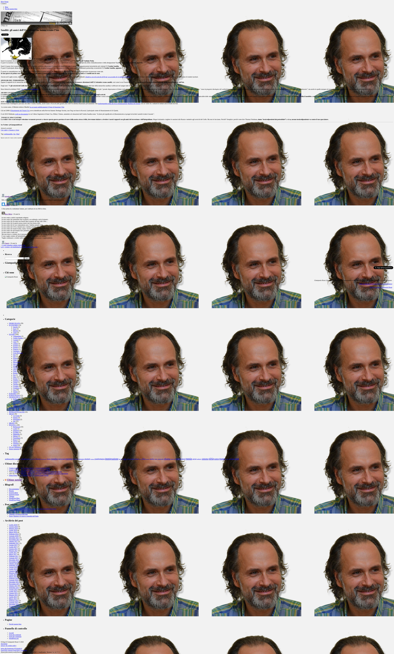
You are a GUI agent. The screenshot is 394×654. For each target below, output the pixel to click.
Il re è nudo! (13, 512)
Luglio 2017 (13, 547)
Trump (15, 382)
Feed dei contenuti (15, 635)
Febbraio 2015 (13, 601)
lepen (140, 459)
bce (20, 459)
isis (14, 134)
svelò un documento (21, 114)
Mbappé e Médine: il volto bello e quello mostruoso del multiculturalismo (38, 472)
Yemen (15, 392)
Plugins (11, 491)
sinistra (205, 459)
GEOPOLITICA (14, 397)
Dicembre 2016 (14, 560)
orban (15, 369)
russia (189, 458)
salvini (194, 459)
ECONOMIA (13, 325)
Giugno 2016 (13, 571)
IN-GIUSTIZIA (14, 410)
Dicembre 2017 (14, 538)
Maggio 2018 (13, 528)
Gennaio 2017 (13, 558)
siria (211, 458)
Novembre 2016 (14, 562)
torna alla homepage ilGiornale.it (11, 648)
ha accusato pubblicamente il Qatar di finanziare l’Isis (47, 107)
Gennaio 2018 (13, 536)
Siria (14, 377)
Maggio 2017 (13, 551)
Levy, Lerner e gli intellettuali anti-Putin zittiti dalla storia (19, 247)
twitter (227, 459)
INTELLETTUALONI (16, 412)
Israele (15, 358)
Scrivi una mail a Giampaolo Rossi (381, 287)
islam (128, 459)
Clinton (15, 344)
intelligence (17, 401)
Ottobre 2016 (13, 564)
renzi (183, 459)
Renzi (15, 440)
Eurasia (15, 345)
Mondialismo (17, 403)
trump (15, 445)
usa (237, 458)
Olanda (15, 368)
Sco (14, 375)
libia (143, 459)
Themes (11, 496)
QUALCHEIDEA (15, 447)
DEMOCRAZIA (14, 323)
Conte (15, 429)
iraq (14, 356)
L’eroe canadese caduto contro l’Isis (13, 245)
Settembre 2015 (14, 588)
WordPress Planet (14, 500)
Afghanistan (17, 336)
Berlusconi (16, 427)
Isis (61, 138)
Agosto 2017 (13, 545)
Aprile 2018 (13, 530)
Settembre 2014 (14, 610)
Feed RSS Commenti (20, 650)
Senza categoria (14, 449)
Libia (15, 360)
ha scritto (92, 89)
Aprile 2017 (13, 552)
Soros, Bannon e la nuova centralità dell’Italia (23, 516)
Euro (14, 329)
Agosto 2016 (13, 567)
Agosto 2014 (13, 612)
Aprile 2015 (13, 597)
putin (178, 458)
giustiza (92, 459)
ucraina (232, 459)
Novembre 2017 (14, 539)
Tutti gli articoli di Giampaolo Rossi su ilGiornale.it (375, 284)
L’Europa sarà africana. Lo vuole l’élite (21, 511)
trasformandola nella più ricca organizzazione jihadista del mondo (119, 103)
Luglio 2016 (13, 569)
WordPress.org (14, 638)
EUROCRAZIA (14, 395)
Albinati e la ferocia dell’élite (18, 514)
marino (147, 459)
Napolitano (16, 438)
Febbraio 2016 (13, 578)
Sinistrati (16, 443)
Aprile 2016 (13, 575)
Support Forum (14, 494)
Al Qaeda (16, 416)
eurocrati (61, 459)
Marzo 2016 (13, 576)
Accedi (11, 633)
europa (68, 458)
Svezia (15, 379)
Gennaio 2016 (13, 580)
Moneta (15, 331)
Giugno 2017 (13, 549)
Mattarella (16, 434)
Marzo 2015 (13, 599)
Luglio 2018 (13, 525)
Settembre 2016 (14, 565)
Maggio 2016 (13, 573)
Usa (14, 390)
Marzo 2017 (13, 554)
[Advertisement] (20, 303)
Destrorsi (16, 430)
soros (15, 406)
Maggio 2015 (13, 595)
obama (15, 366)
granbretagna (99, 459)
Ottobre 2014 (13, 608)
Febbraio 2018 (13, 534)
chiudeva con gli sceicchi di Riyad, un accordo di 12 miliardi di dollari (108, 77)
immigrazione (111, 458)
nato (14, 405)
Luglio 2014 (13, 613)
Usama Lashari (14, 468)
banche (15, 327)
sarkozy (199, 459)
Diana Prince (13, 475)
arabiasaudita (8, 134)
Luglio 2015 (13, 591)
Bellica (15, 399)
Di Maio (16, 432)
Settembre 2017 (14, 543)
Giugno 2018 (13, 527)
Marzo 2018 (13, 532)
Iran (14, 355)
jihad (17, 134)
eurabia (54, 459)
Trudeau (15, 380)
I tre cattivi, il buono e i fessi (10, 130)
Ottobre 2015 (13, 586)
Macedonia (16, 362)
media (152, 459)
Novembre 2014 (14, 606)
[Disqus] (197, 166)
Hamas (15, 417)
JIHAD (65, 138)
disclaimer (4, 644)
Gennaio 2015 (13, 602)
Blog (6, 7)
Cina (14, 342)
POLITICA (13, 425)
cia (30, 459)
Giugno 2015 (13, 593)
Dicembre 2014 (14, 604)
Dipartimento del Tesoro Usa (20, 110)
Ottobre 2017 (13, 541)
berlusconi (26, 459)
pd (175, 459)
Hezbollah (16, 419)
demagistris (43, 459)
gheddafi (87, 459)
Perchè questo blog (11, 9)
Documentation (14, 489)
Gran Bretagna (18, 353)
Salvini (15, 442)
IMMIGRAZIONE (15, 408)
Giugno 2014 (13, 615)
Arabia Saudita (51, 138)
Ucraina (15, 386)
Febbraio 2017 (13, 556)
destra (49, 459)
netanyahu (161, 459)
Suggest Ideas (13, 493)
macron (15, 364)
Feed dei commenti (15, 636)
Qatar (15, 371)
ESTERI (12, 334)
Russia (69, 138)
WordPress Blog (14, 498)
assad (17, 459)
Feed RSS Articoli (7, 650)
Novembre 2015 (14, 584)
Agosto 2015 (13, 589)
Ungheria (16, 388)
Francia (15, 349)
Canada (15, 340)
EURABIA (12, 393)
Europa (58, 138)
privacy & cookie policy (8, 646)
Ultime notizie (14, 479)
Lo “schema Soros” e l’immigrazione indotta (35, 468)
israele (133, 459)
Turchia (15, 384)
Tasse (15, 332)
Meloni (15, 436)
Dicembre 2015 (14, 582)
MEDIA (11, 423)
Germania (16, 351)
